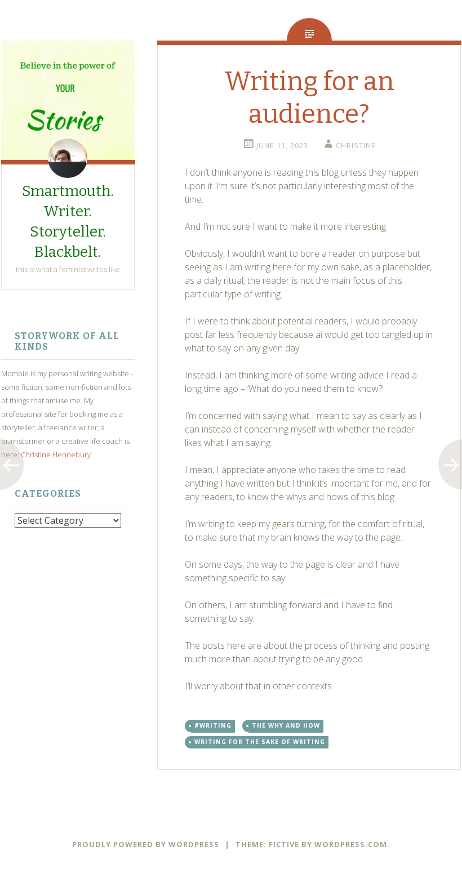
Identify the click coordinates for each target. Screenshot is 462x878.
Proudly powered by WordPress (145, 844)
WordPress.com (350, 844)
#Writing (213, 725)
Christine (356, 145)
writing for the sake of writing (259, 742)
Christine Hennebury (56, 454)
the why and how (286, 725)
